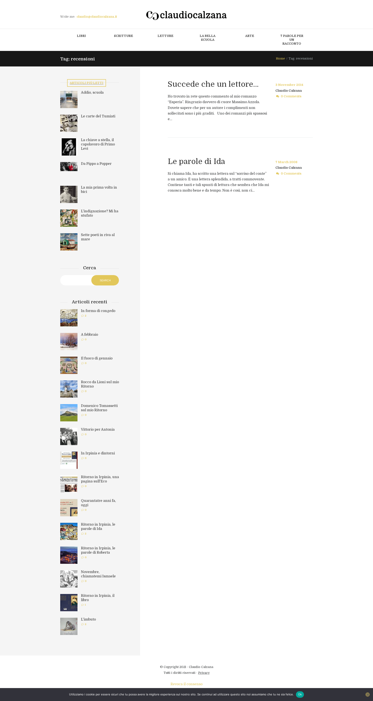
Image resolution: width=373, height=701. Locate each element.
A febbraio (89, 335)
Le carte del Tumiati (98, 116)
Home (280, 58)
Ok (300, 694)
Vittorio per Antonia (98, 430)
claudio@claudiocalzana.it (97, 16)
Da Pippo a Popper (96, 164)
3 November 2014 (289, 85)
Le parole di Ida (196, 161)
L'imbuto (88, 619)
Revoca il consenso (186, 684)
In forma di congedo (98, 311)
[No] (367, 694)
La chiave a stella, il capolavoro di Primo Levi (98, 144)
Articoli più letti (86, 83)
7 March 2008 (286, 162)
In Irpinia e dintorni (98, 453)
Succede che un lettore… (213, 84)
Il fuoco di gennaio (96, 358)
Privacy (204, 672)
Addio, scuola (92, 93)
